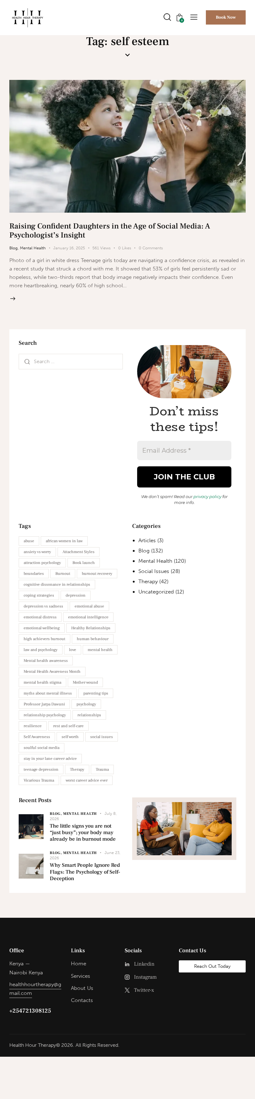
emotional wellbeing (42, 628)
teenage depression (41, 769)
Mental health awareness (46, 660)
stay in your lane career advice (50, 758)
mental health (100, 649)
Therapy (77, 769)
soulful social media (41, 747)
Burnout (62, 573)
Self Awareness (37, 736)
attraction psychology (42, 562)
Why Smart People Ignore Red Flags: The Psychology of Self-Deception (85, 872)
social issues (101, 736)
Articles (147, 540)
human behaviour (93, 638)
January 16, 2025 (69, 248)
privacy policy (207, 496)
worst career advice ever (87, 780)
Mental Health (33, 248)
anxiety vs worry (37, 551)
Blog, (56, 813)
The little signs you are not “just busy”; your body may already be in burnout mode (83, 833)
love (72, 649)
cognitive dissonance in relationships (57, 584)
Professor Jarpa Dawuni (44, 704)
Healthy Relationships (90, 628)
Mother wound (85, 682)
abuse (29, 540)
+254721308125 (30, 1010)
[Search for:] (71, 361)
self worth (70, 736)
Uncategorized (156, 592)
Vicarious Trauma (39, 780)
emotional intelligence (88, 617)
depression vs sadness (43, 606)
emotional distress (40, 617)
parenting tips (95, 693)
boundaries (34, 573)
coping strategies (39, 595)
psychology (86, 704)
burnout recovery (97, 573)
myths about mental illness (48, 693)
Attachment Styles (79, 551)
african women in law (64, 540)
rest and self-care (68, 725)
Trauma (102, 769)
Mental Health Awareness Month (52, 671)
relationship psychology (45, 715)
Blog (13, 248)
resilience (33, 725)
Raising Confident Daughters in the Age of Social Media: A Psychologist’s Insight (109, 230)
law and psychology (41, 649)
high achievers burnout (44, 638)
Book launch (83, 562)
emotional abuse (89, 606)
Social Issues (153, 571)
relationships (89, 715)
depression (76, 595)
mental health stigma (42, 682)
